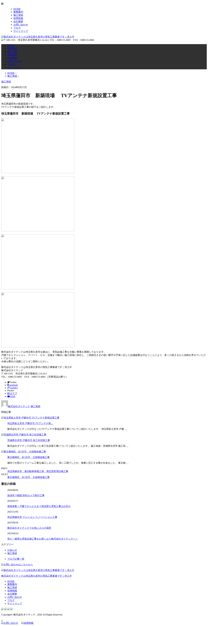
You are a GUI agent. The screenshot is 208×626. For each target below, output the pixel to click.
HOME (17, 9)
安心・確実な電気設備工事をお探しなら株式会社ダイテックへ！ (42, 538)
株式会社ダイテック (19, 406)
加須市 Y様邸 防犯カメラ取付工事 (25, 495)
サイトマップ (20, 31)
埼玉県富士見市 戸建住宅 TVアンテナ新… (30, 423)
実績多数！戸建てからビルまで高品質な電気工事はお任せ (39, 506)
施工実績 (18, 15)
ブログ (17, 28)
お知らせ (12, 550)
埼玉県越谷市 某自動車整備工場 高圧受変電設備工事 (37, 471)
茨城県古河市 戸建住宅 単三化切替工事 (28, 440)
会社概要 (18, 21)
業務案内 (18, 12)
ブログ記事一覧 (15, 559)
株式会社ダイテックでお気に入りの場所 (29, 528)
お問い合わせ (20, 24)
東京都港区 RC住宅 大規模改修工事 (28, 457)
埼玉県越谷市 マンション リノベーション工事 (32, 517)
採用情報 (18, 18)
